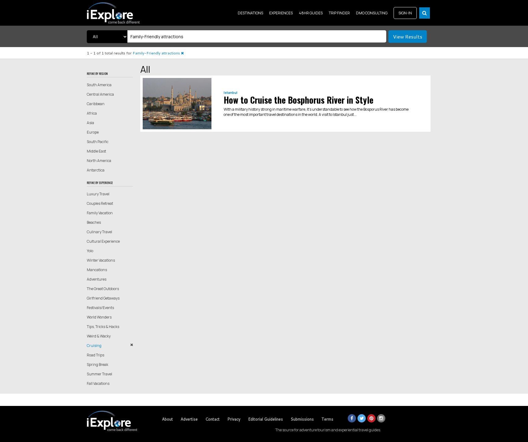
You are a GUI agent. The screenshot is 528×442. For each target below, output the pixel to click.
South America (99, 84)
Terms (327, 419)
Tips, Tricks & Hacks (103, 326)
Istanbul (230, 92)
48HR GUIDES (311, 13)
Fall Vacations (98, 383)
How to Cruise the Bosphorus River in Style (298, 100)
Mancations (97, 269)
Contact (212, 419)
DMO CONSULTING (371, 13)
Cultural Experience (103, 241)
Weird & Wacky (99, 336)
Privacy (233, 419)
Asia (90, 122)
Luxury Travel (98, 194)
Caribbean (96, 103)
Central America (100, 94)
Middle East (96, 151)
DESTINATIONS (250, 13)
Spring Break (97, 364)
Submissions (302, 419)
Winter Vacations (101, 260)
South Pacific (97, 141)
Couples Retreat (100, 203)
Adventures (96, 279)
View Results (407, 36)
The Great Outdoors (103, 288)
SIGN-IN (405, 13)
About (167, 419)
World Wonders (99, 317)
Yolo (90, 250)
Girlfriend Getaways (103, 298)
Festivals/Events (100, 307)
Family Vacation (100, 212)
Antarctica (96, 170)
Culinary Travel (99, 231)
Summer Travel (99, 374)
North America (99, 160)
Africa (92, 113)
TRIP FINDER (339, 13)
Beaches (94, 222)
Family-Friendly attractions (157, 53)
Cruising (94, 345)
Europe (93, 132)
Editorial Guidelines (265, 419)
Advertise (189, 419)
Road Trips (95, 355)
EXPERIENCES (281, 13)
